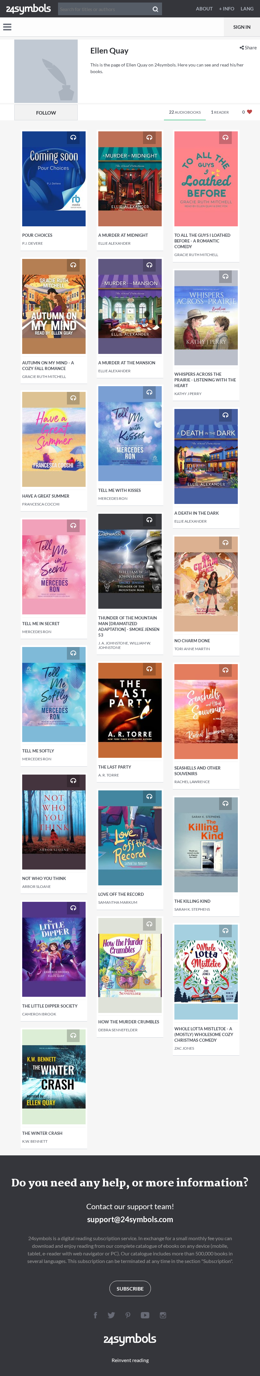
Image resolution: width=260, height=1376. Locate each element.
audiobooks (185, 112)
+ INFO (226, 8)
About (204, 8)
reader (220, 112)
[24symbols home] (28, 8)
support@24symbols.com (130, 1219)
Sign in (241, 27)
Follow (46, 113)
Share (250, 47)
